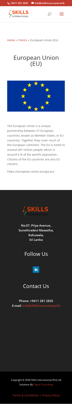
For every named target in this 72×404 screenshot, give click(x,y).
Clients (22, 40)
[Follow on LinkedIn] (36, 269)
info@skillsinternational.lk (41, 306)
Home (11, 40)
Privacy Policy (51, 395)
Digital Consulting (43, 384)
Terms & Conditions (25, 395)
